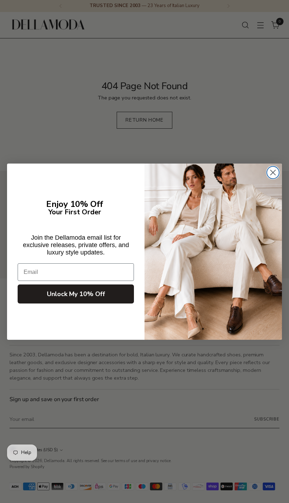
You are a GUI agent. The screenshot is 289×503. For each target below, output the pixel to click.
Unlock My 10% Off (76, 294)
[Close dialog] (273, 172)
